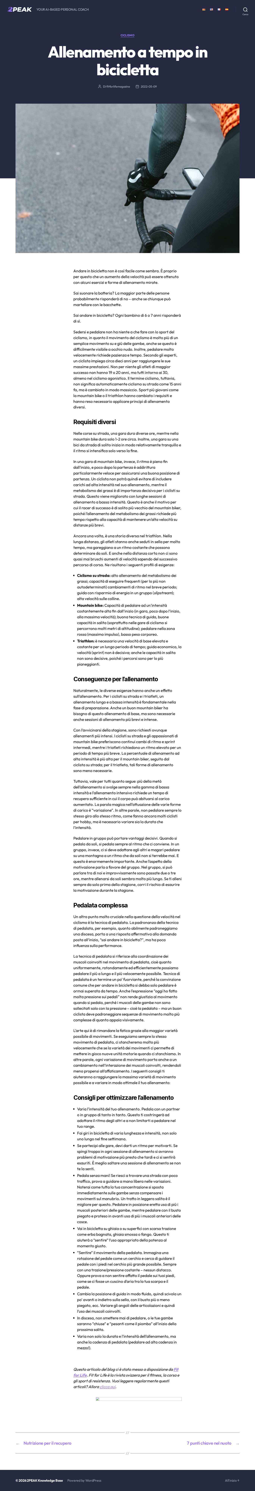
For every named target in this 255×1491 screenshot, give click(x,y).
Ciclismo (127, 35)
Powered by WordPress (84, 1480)
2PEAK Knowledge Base (45, 1480)
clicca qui (107, 1386)
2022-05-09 (149, 86)
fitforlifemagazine (118, 86)
